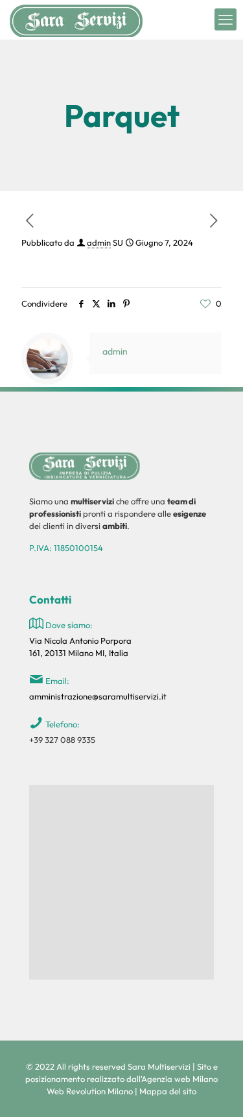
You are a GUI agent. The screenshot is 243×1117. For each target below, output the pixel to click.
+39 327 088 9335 (62, 740)
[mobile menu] (225, 19)
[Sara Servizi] (76, 19)
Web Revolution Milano (90, 1091)
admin (99, 242)
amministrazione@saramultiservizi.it (98, 696)
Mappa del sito (167, 1091)
